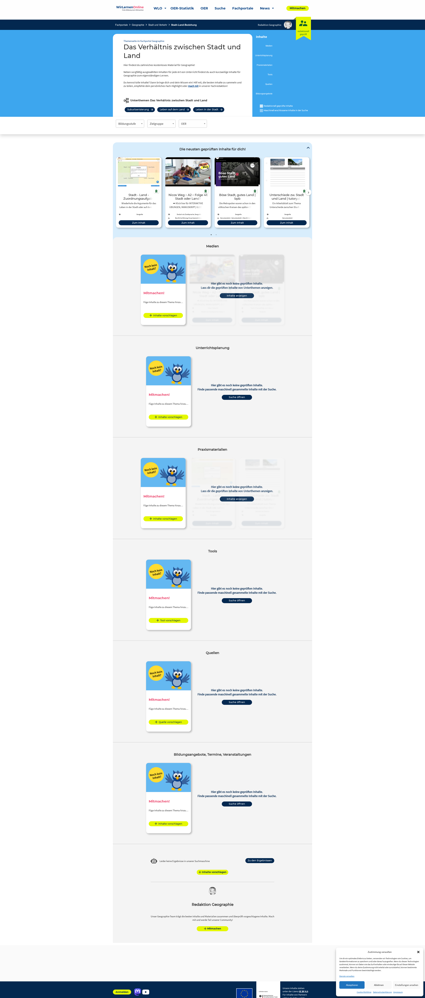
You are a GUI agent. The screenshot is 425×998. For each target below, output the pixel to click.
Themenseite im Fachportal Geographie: (144, 41)
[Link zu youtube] (146, 992)
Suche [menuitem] (220, 8)
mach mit (193, 86)
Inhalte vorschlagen (165, 315)
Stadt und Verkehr (157, 24)
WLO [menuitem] (158, 8)
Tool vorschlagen (170, 620)
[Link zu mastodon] (137, 992)
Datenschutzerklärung (382, 992)
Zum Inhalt (138, 222)
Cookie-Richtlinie (364, 992)
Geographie (138, 24)
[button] (418, 952)
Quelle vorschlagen (170, 722)
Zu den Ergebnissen (260, 860)
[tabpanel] (139, 192)
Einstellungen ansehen (406, 985)
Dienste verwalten (346, 976)
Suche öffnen (237, 397)
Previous (115, 192)
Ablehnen (379, 985)
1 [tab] (211, 234)
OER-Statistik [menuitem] (182, 8)
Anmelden (122, 992)
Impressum (398, 992)
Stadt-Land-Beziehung (184, 24)
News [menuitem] (265, 8)
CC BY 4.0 (303, 991)
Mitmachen (214, 928)
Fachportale (121, 24)
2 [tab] (216, 234)
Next (308, 192)
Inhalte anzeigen (237, 295)
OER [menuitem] (204, 8)
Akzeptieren (352, 985)
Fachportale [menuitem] (242, 8)
